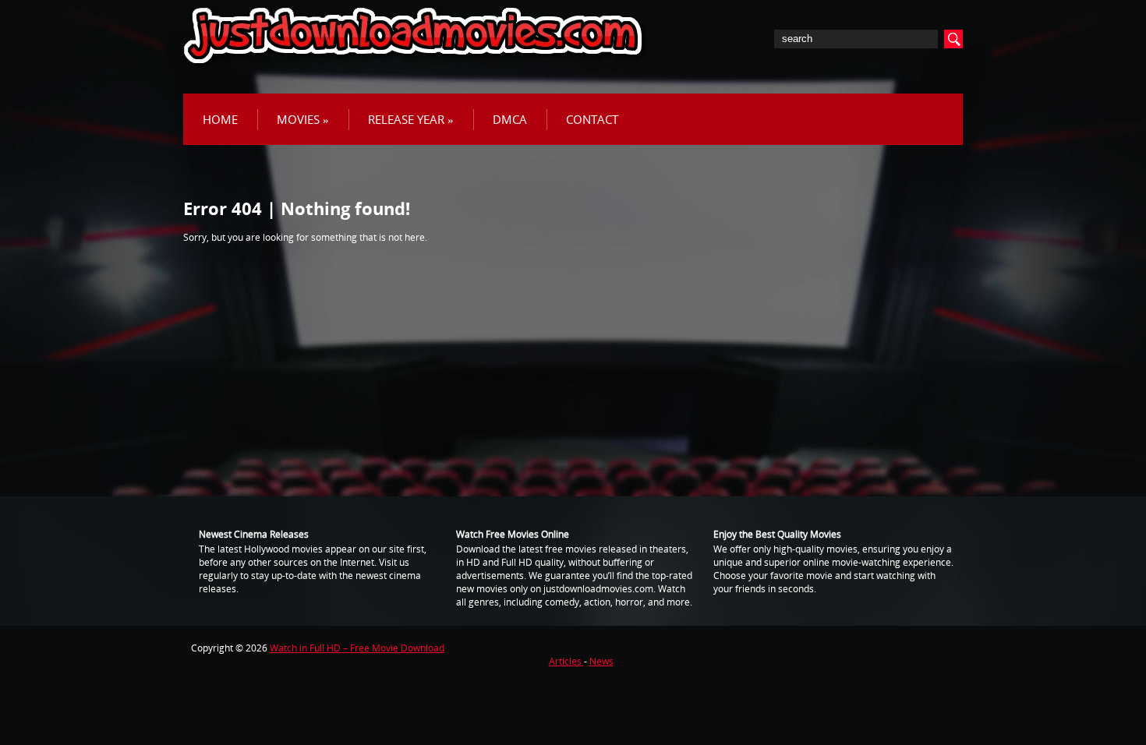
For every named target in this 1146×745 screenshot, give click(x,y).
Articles (566, 661)
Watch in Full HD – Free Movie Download (357, 648)
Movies (303, 119)
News (601, 661)
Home (220, 119)
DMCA (510, 119)
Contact (592, 119)
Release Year (411, 119)
